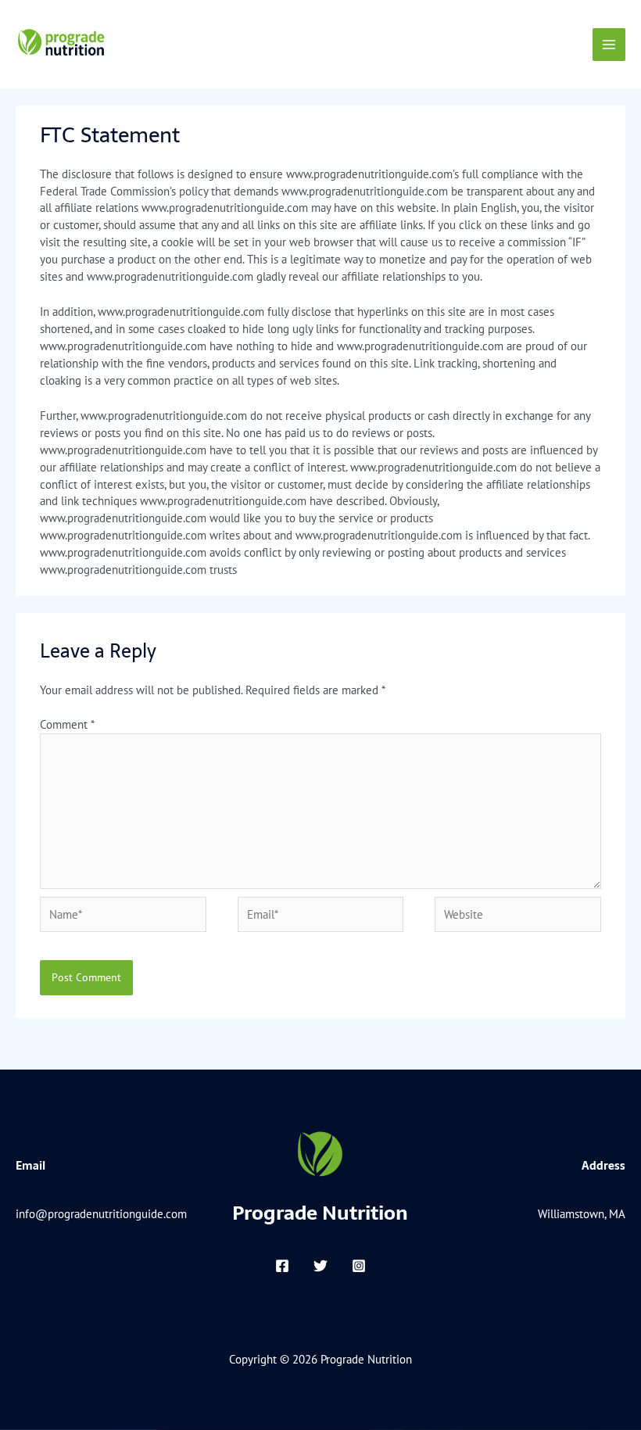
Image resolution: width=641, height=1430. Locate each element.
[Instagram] (359, 1266)
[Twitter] (320, 1266)
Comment (67, 724)
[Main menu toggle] (609, 44)
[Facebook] (282, 1266)
